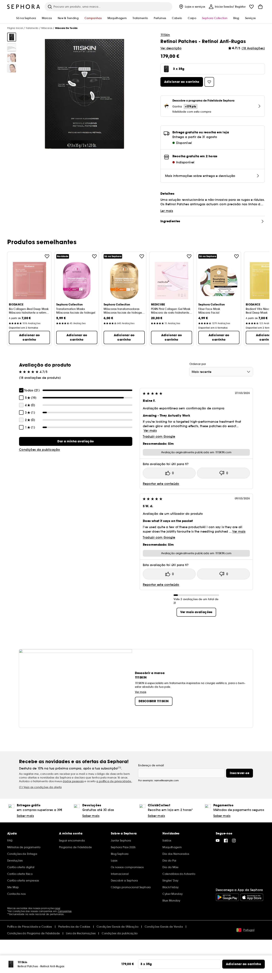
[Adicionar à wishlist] (47, 256)
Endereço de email (151, 765)
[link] (75, 441)
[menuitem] (192, 6)
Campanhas (65, 911)
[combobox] (221, 371)
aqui (57, 908)
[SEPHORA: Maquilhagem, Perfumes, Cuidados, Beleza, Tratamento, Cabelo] (23, 6)
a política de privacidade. (114, 781)
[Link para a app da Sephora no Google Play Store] (227, 897)
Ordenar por (197, 364)
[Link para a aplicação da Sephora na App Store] (251, 897)
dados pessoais (73, 781)
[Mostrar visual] (11, 37)
